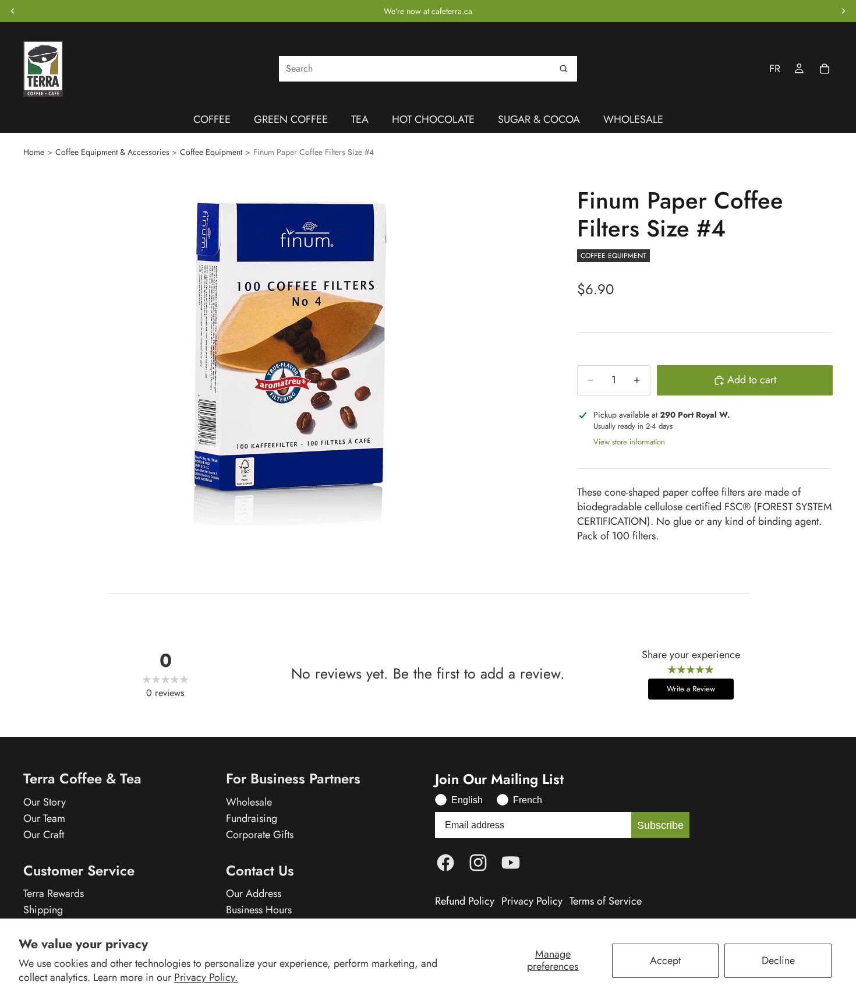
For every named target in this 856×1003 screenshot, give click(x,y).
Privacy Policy (532, 901)
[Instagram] (478, 862)
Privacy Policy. (206, 977)
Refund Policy (464, 901)
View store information (629, 441)
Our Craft (43, 834)
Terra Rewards (53, 893)
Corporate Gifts (259, 834)
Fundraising (251, 818)
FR (774, 68)
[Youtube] (510, 862)
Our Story (44, 802)
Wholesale (249, 802)
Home (33, 152)
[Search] (564, 69)
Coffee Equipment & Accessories (112, 152)
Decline (778, 960)
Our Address (253, 893)
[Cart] (824, 69)
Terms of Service (606, 901)
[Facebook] (445, 862)
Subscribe (660, 825)
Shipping (43, 909)
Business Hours (259, 909)
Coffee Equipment (211, 152)
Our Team (44, 818)
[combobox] (428, 69)
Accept (665, 960)
